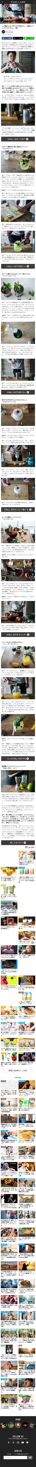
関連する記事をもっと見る (18, 1070)
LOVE (3, 1114)
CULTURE (3, 960)
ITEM (3, 946)
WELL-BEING (21, 867)
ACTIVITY (21, 851)
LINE (32, 38)
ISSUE (3, 901)
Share (9, 38)
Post (21, 38)
